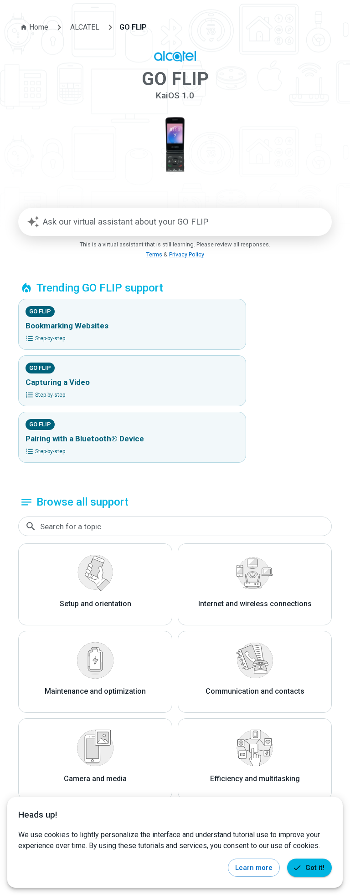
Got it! (314, 868)
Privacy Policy (186, 254)
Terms (154, 254)
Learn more (254, 868)
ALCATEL (84, 27)
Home (38, 27)
